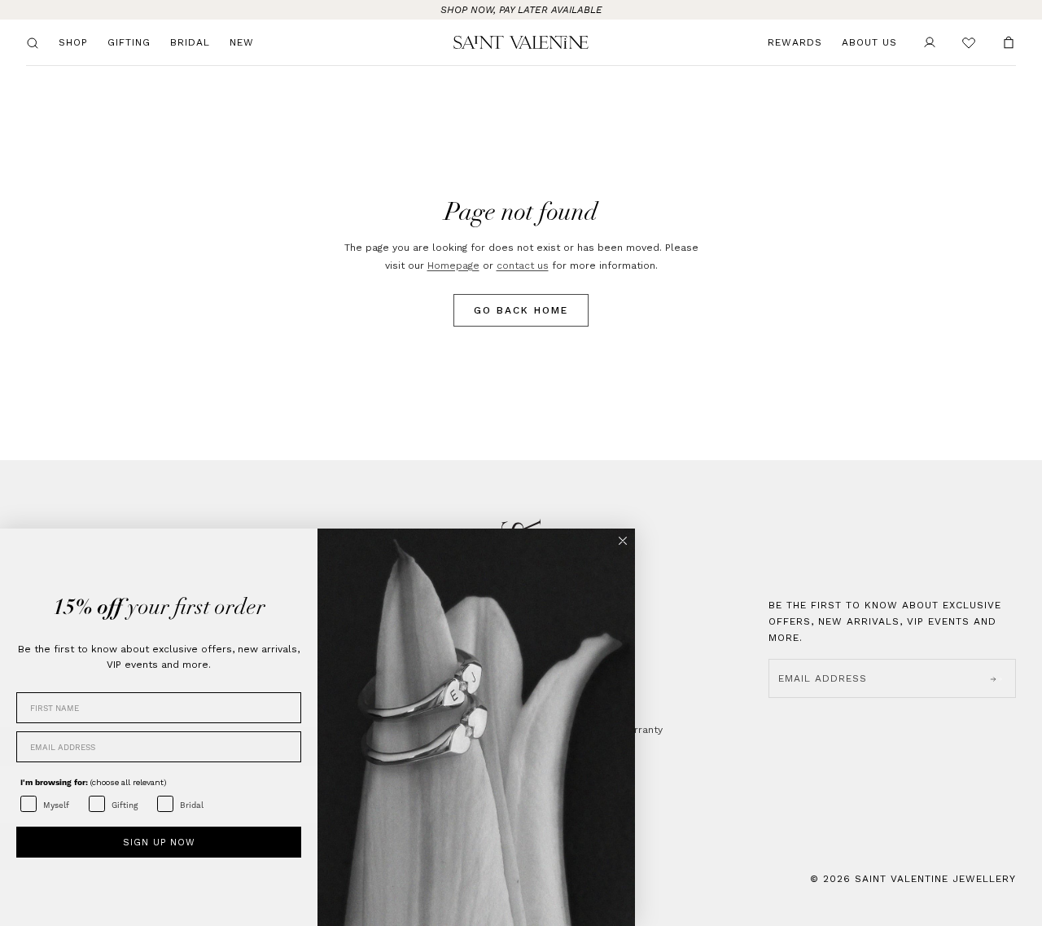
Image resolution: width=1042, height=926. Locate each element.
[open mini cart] (1008, 42)
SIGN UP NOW (159, 842)
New (242, 42)
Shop (73, 42)
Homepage (453, 265)
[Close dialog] (623, 541)
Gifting (129, 42)
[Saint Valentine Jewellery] (521, 42)
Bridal (190, 42)
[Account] (929, 42)
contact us (523, 265)
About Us (869, 42)
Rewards (795, 42)
